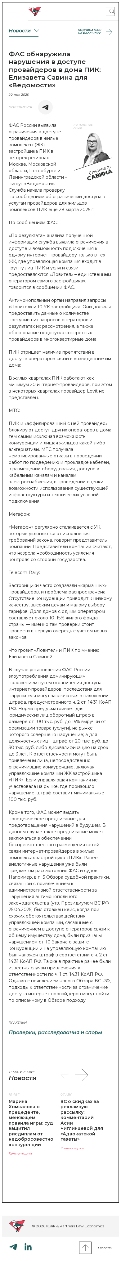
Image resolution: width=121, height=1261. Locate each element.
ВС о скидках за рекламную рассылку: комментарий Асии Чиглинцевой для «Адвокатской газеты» (81, 1120)
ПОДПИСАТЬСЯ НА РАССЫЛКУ (89, 31)
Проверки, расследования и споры (55, 1032)
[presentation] (64, 1075)
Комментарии (20, 1153)
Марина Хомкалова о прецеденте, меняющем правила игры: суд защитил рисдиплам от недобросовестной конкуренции (32, 1123)
